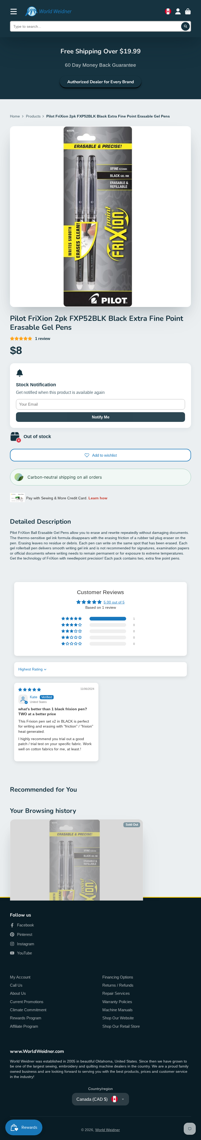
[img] (29, 690)
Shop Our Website (118, 1018)
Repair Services (116, 993)
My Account (20, 977)
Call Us (16, 985)
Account (178, 11)
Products (33, 116)
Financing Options (117, 977)
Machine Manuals (117, 1010)
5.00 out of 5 (114, 602)
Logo (48, 11)
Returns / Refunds (117, 985)
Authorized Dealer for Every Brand (100, 82)
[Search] (185, 26)
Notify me (100, 417)
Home (15, 116)
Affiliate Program (24, 1026)
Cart (188, 11)
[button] (72, 619)
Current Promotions (26, 1001)
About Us (18, 993)
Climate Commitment (28, 1010)
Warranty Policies (117, 1001)
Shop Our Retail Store (121, 1026)
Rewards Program (25, 1018)
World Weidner (107, 1130)
